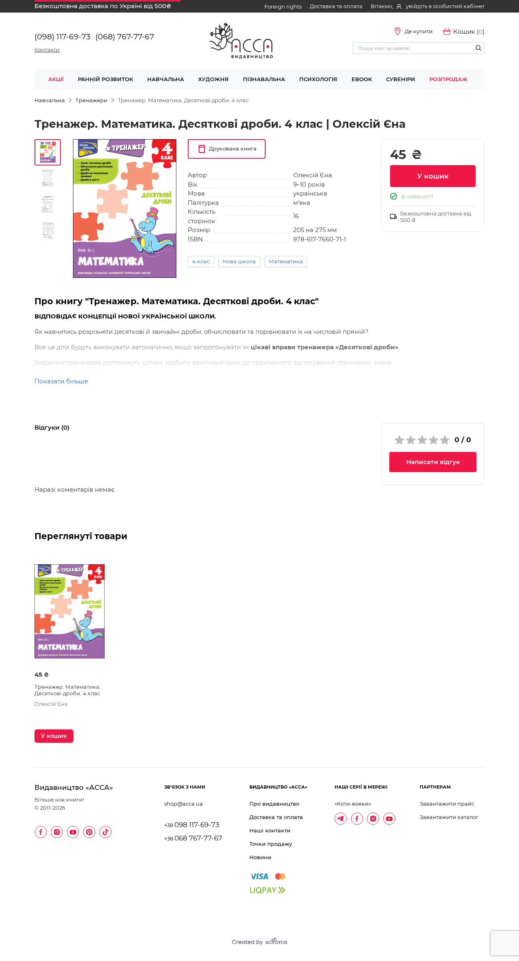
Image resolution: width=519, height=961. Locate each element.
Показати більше (61, 381)
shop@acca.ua (183, 803)
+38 (191, 825)
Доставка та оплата (336, 6)
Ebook (362, 79)
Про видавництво (274, 803)
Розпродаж (448, 79)
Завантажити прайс (447, 803)
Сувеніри (400, 79)
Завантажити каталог (449, 817)
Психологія (318, 79)
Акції (56, 79)
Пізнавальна (264, 79)
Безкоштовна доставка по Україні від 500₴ (102, 6)
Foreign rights (283, 6)
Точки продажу (270, 844)
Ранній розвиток (105, 79)
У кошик (433, 176)
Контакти (47, 49)
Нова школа (239, 261)
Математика (286, 261)
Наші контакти (269, 830)
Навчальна (165, 79)
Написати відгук (433, 462)
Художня (213, 79)
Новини (260, 857)
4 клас (201, 261)
